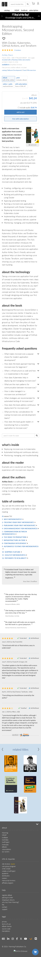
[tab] (20, 357)
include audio (28, 107)
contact (4, 907)
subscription (33, 10)
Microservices (31, 70)
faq (3, 904)
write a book (6, 868)
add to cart (20, 112)
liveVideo (5, 840)
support (4, 909)
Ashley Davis (7, 55)
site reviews (8, 864)
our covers (5, 851)
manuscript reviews (8, 880)
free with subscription (20, 119)
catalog (7, 10)
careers (4, 878)
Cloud (24, 70)
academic (5, 873)
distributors (6, 875)
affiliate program (7, 883)
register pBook (7, 895)
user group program (9, 866)
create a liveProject (8, 871)
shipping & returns (8, 900)
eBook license (6, 926)
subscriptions (6, 849)
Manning (5, 833)
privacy (4, 921)
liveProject (5, 842)
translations (6, 931)
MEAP (17, 10)
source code (6, 929)
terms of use (6, 924)
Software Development (14, 70)
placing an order (7, 897)
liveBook (24, 10)
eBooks (4, 847)
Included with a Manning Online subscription (16, 60)
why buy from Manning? (10, 902)
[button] (2, 16)
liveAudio (5, 844)
